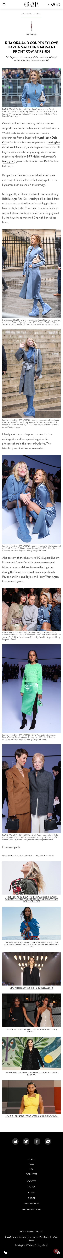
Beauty (31, 1192)
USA (31, 1169)
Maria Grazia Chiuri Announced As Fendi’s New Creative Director (31, 1073)
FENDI (38, 13)
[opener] (5, 1252)
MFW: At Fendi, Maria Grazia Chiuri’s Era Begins (31, 988)
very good (8, 161)
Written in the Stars (31, 1209)
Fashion (27, 13)
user (58, 4)
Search (3, 4)
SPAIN (31, 1164)
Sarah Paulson (47, 855)
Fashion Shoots (31, 1203)
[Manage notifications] (55, 1251)
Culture (31, 1198)
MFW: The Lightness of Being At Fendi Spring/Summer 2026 (31, 1116)
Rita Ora (19, 855)
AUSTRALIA (31, 1159)
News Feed (31, 1181)
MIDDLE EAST (31, 1174)
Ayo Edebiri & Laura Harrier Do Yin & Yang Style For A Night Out (31, 1030)
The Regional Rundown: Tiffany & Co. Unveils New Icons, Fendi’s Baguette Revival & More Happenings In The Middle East (31, 944)
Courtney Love (31, 855)
